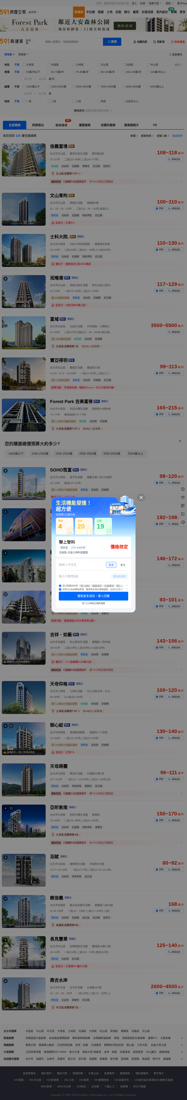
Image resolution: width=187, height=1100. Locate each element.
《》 (84, 586)
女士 (122, 564)
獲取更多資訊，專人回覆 (93, 596)
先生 (111, 564)
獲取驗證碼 (119, 576)
